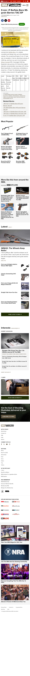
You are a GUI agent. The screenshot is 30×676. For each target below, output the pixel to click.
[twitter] (5, 20)
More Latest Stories (18, 314)
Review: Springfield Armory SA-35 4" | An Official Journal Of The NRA (22, 214)
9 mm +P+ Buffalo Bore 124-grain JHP (14, 115)
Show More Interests (18, 397)
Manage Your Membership (7, 488)
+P (3, 94)
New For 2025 (4, 452)
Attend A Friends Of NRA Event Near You (13, 602)
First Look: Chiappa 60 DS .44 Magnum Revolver (9, 283)
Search (2, 439)
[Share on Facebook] (2, 20)
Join (11, 1)
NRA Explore (4, 476)
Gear (2, 456)
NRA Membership (5, 481)
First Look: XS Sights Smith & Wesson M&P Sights (9, 265)
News (2, 260)
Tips (5, 260)
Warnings (3, 609)
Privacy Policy (3, 607)
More (10, 227)
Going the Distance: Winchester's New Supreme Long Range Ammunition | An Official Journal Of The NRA (7, 215)
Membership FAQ (5, 485)
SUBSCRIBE (8, 416)
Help (2, 437)
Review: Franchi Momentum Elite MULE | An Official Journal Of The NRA (22, 198)
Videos (2, 465)
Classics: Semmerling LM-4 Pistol (8, 274)
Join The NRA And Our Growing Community (14, 562)
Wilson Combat (5, 62)
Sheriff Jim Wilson (6, 331)
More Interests (15, 328)
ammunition (22, 95)
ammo (4, 97)
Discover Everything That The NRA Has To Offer (13, 581)
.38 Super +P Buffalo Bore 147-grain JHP (14, 111)
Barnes (9, 94)
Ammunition (4, 16)
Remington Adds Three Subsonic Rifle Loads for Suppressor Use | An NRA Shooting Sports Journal (7, 198)
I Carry (3, 377)
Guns (2, 459)
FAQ (2, 435)
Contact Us (3, 433)
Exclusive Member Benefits (7, 483)
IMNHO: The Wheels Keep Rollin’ (13, 249)
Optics (2, 461)
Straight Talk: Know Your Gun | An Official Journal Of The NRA (13, 351)
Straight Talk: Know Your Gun (9, 292)
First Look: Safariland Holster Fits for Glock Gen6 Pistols (9, 302)
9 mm (6, 94)
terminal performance (13, 95)
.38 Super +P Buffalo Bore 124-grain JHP (14, 113)
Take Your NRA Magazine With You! (11, 542)
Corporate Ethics (19, 607)
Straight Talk (5, 354)
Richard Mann (9, 97)
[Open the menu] (27, 5)
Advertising (3, 431)
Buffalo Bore (12, 52)
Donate (19, 1)
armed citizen (12, 354)
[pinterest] (9, 20)
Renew (14, 1)
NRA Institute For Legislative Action (9, 474)
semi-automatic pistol (21, 354)
